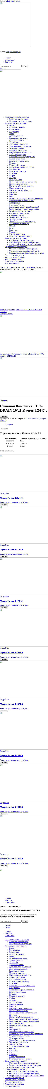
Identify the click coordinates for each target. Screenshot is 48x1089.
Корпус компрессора (17, 171)
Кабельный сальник (17, 165)
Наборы (12, 178)
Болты (11, 125)
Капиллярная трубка (17, 155)
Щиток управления (17, 234)
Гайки (11, 134)
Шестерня (13, 230)
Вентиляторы (14, 130)
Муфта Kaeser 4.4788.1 (11, 601)
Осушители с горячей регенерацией (23, 249)
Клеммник (13, 173)
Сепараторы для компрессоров (21, 240)
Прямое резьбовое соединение (21, 186)
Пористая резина (16, 188)
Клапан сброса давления (19, 161)
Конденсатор (14, 169)
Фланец (12, 226)
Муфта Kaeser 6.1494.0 (11, 807)
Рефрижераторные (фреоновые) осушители (26, 253)
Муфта (12, 176)
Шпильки (13, 232)
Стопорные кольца (16, 215)
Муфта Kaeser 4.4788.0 (11, 549)
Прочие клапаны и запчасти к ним (23, 182)
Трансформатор (15, 219)
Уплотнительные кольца (19, 224)
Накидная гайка (15, 180)
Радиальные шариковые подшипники (24, 209)
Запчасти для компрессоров (18, 267)
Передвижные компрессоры (20, 121)
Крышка (12, 163)
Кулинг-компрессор (17, 159)
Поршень (13, 194)
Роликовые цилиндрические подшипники (26, 199)
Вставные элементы (17, 127)
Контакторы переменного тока (21, 167)
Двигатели (13, 142)
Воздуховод (14, 132)
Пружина (13, 192)
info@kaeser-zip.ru (13, 1)
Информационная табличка (20, 153)
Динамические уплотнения (20, 146)
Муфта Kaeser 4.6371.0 (11, 704)
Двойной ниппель (16, 140)
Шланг (12, 228)
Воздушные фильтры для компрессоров (25, 245)
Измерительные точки (18, 150)
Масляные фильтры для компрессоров (24, 243)
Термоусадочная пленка (18, 217)
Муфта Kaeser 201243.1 (11, 498)
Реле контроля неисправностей (21, 201)
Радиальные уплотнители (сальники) (24, 207)
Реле (11, 196)
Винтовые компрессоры (18, 119)
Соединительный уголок (19, 213)
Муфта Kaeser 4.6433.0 (11, 755)
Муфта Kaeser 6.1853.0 (11, 858)
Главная (3, 267)
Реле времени (14, 203)
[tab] (26, 425)
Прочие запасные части (18, 184)
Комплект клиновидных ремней (22, 157)
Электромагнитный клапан (20, 236)
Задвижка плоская (16, 148)
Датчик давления (16, 136)
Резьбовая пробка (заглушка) (20, 211)
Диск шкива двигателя (18, 144)
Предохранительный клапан (20, 190)
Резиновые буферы (16, 205)
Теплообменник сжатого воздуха (22, 222)
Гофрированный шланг (18, 138)
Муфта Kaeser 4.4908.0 (11, 652)
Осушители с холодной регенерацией (24, 251)
